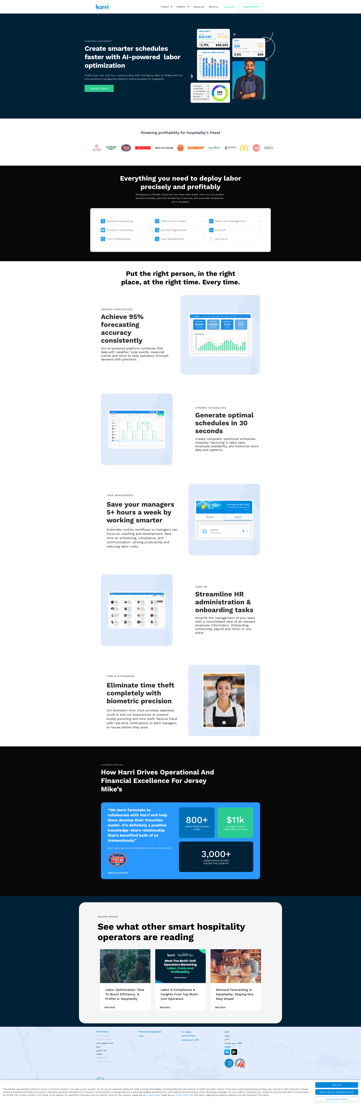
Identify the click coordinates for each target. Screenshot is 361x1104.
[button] (99, 88)
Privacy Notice (183, 1095)
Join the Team (188, 1036)
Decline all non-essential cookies (337, 1092)
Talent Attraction (103, 1036)
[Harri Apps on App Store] (227, 1052)
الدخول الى (229, 6)
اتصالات (99, 1054)
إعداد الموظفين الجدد (104, 1043)
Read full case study (118, 872)
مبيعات (227, 1036)
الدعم (226, 1039)
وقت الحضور (101, 1050)
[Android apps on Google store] (234, 1052)
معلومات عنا (186, 1032)
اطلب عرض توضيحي (190, 1039)
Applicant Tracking (104, 1039)
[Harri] (102, 6)
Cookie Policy (153, 1095)
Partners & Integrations (150, 1032)
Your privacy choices (336, 1099)
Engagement (101, 1057)
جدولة (98, 1047)
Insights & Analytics (104, 1061)
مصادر (141, 1036)
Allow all (336, 1085)
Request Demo (250, 6)
